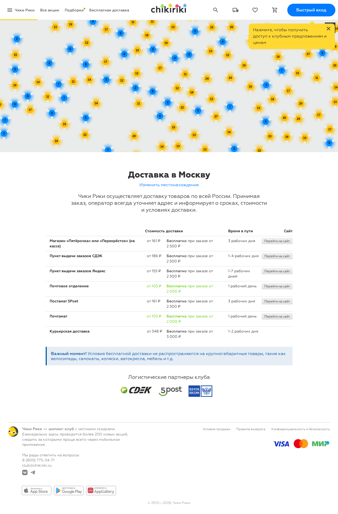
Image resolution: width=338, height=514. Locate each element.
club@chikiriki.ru (37, 465)
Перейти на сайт (277, 241)
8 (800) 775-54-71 (38, 460)
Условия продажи (216, 429)
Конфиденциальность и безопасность (300, 429)
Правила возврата (250, 429)
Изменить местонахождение (169, 184)
